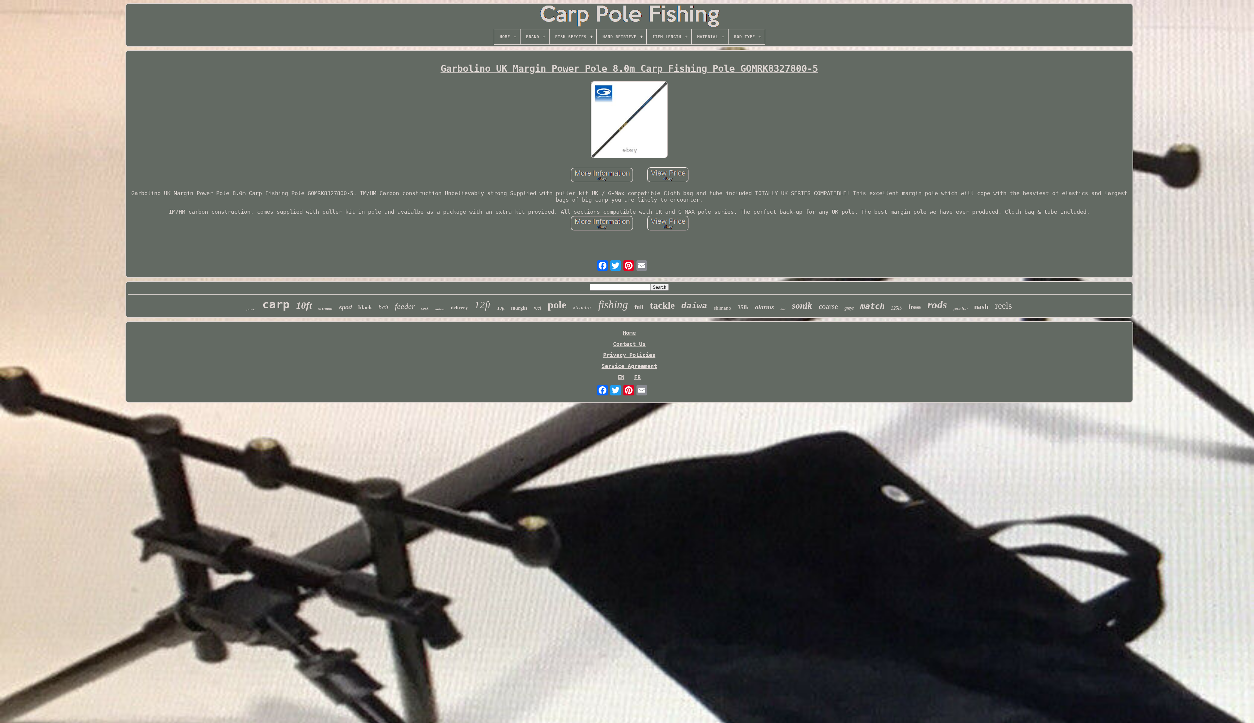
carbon (439, 309)
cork (424, 308)
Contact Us (629, 344)
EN (621, 377)
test (782, 309)
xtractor (582, 307)
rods (937, 305)
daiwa (694, 306)
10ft (304, 305)
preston (961, 308)
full (639, 307)
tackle (662, 305)
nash (981, 306)
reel (537, 308)
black (365, 307)
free (914, 307)
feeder (405, 306)
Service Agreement (629, 366)
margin (519, 308)
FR (637, 377)
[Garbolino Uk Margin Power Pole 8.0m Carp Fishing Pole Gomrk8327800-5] (629, 120)
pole (557, 305)
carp (276, 304)
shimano (722, 308)
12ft (482, 305)
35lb (743, 307)
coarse (828, 306)
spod (345, 307)
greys (849, 308)
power (251, 309)
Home (629, 333)
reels (1003, 305)
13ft (501, 308)
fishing (613, 305)
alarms (764, 307)
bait (383, 307)
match (872, 306)
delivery (459, 307)
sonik (802, 306)
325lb (896, 308)
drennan (325, 308)
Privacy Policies (629, 355)
